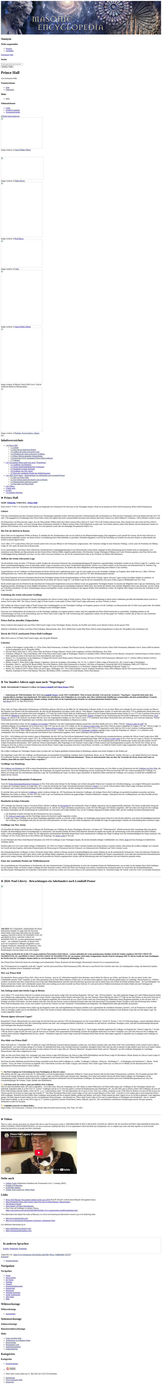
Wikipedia (11, 503)
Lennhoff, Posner (51, 695)
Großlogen (33, 792)
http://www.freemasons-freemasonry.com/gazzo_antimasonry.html (30, 1220)
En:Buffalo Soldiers (13, 1188)
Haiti (127, 840)
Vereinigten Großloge (90, 730)
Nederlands (14, 1249)
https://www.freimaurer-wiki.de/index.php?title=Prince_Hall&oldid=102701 (42, 1255)
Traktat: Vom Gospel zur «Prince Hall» (20, 1190)
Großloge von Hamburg (13, 768)
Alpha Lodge (60, 836)
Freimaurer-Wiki (7, 55)
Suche (4, 59)
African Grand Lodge (91, 726)
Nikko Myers (20, 181)
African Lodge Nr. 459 (134, 724)
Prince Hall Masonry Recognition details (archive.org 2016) (28, 1200)
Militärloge (15, 716)
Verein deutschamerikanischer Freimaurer (23, 784)
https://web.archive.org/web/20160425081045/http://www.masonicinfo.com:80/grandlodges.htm (42, 1210)
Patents (90, 716)
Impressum (10, 1382)
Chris (17, 269)
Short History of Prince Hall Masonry (20, 1206)
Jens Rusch (7, 701)
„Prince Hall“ (32, 503)
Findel (95, 786)
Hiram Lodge (24, 728)
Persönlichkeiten (12, 1261)
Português (23, 1249)
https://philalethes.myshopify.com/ (18, 1229)
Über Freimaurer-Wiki (14, 1380)
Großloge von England (39, 724)
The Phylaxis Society (14, 1204)
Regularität (64, 806)
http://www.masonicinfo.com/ (17, 1218)
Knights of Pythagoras (14, 1185)
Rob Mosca (19, 239)
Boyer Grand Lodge (112, 739)
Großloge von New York (148, 768)
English (6, 1249)
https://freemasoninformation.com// (19, 1231)
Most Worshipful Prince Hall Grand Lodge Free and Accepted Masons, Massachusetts (38, 1202)
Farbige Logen (11, 1183)
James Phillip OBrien (23, 150)
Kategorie (4, 1257)
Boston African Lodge (54, 728)
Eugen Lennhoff (46, 687)
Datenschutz (10, 1378)
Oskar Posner (62, 687)
